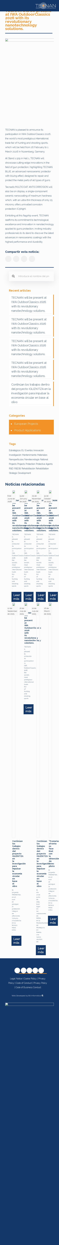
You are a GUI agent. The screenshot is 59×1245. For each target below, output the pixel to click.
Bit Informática (36, 996)
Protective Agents (44, 464)
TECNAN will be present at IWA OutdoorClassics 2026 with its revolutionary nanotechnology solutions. (29, 304)
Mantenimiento (29, 455)
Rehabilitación (28, 468)
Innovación (39, 450)
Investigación (15, 455)
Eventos (29, 450)
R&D (11, 468)
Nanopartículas (16, 459)
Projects (21, 464)
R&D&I (17, 468)
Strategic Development (20, 473)
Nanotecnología (31, 459)
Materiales (42, 455)
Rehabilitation (42, 468)
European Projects (26, 423)
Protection (30, 464)
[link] (29, 81)
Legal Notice (16, 978)
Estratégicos (15, 450)
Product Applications (27, 430)
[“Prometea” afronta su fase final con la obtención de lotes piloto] (50, 720)
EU (22, 450)
